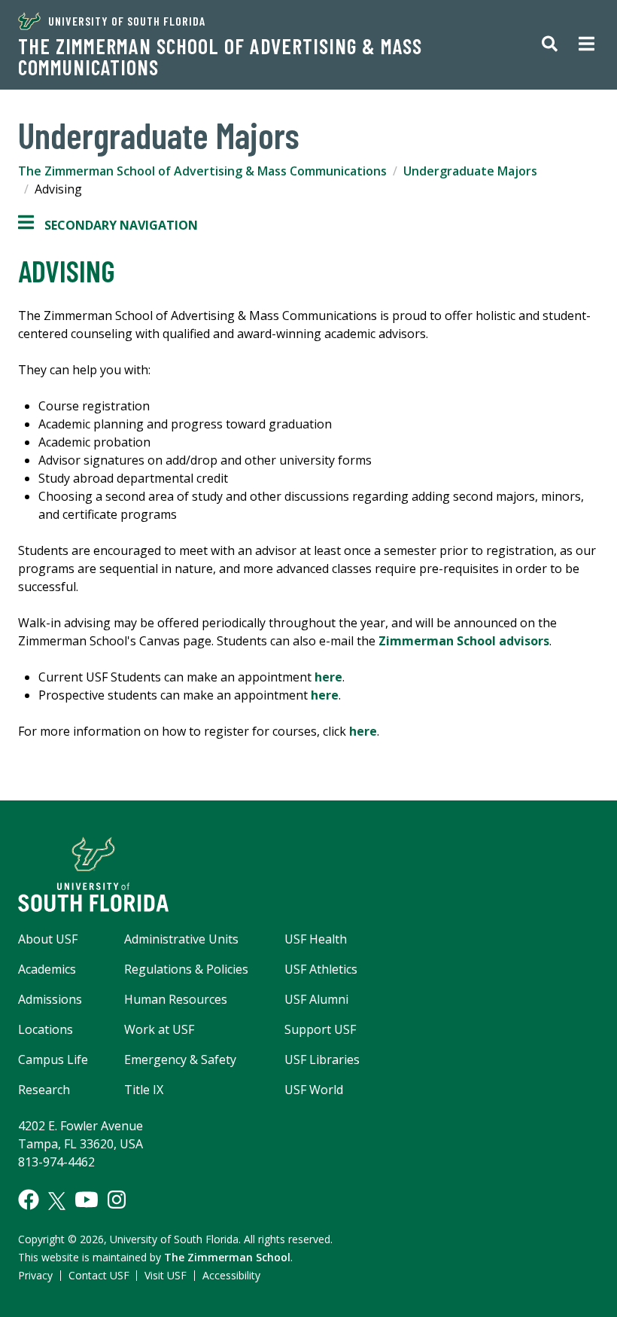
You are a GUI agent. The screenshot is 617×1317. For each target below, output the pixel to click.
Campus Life (53, 1059)
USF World (313, 1089)
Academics (47, 969)
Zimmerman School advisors (463, 641)
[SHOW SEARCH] (549, 45)
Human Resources (175, 999)
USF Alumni (316, 999)
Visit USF (165, 1275)
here (328, 677)
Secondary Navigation (108, 225)
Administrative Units (181, 939)
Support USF (320, 1029)
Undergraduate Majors (470, 171)
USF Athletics (320, 969)
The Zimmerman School (227, 1257)
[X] (56, 1201)
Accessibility (231, 1275)
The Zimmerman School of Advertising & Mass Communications (220, 56)
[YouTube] (86, 1199)
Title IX (143, 1089)
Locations (45, 1029)
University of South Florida (126, 21)
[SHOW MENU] (586, 45)
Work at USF (159, 1029)
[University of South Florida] (308, 874)
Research (44, 1089)
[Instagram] (117, 1199)
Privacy (35, 1275)
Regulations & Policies (186, 969)
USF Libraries (322, 1059)
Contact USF (98, 1275)
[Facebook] (28, 1199)
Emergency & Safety (180, 1059)
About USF (48, 939)
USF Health (315, 939)
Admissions (50, 999)
